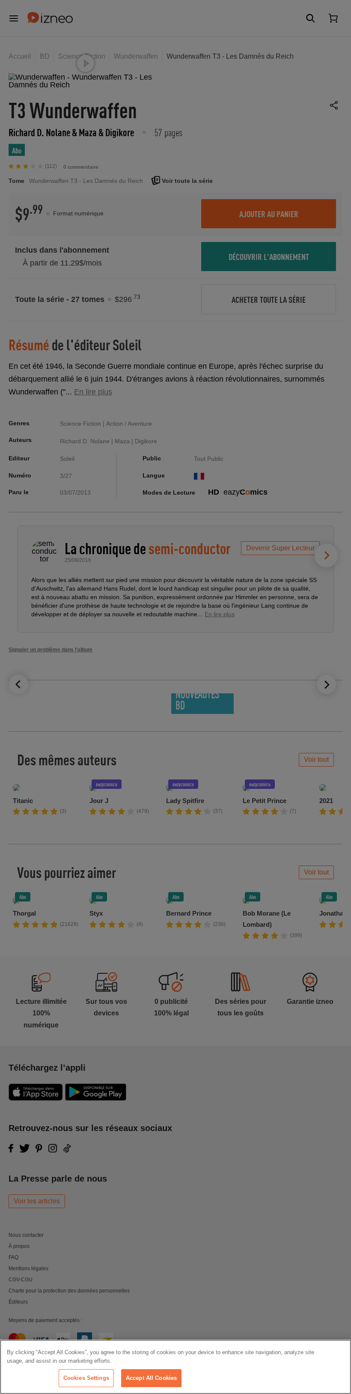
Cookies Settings (86, 1378)
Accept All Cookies (151, 1378)
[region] (175, 1367)
